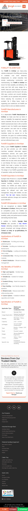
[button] (14, 51)
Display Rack (5, 421)
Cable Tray (4, 419)
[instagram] (19, 407)
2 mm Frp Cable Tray (7, 466)
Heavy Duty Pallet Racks (7, 437)
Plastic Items (5, 450)
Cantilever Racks (6, 429)
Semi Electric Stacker (7, 444)
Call (5, 509)
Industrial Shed (5, 448)
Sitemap (4, 483)
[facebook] (9, 407)
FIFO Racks (4, 435)
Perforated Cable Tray (7, 462)
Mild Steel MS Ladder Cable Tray (9, 468)
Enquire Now (14, 64)
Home (4, 20)
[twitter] (14, 407)
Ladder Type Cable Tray (9, 1)
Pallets (3, 452)
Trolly (3, 446)
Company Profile (6, 477)
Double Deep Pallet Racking (8, 431)
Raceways (4, 464)
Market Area (5, 485)
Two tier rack (10, 195)
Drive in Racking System (7, 433)
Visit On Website (7, 499)
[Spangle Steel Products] (11, 6)
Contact (3, 481)
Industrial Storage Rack (7, 415)
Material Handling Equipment (13, 23)
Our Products (5, 479)
